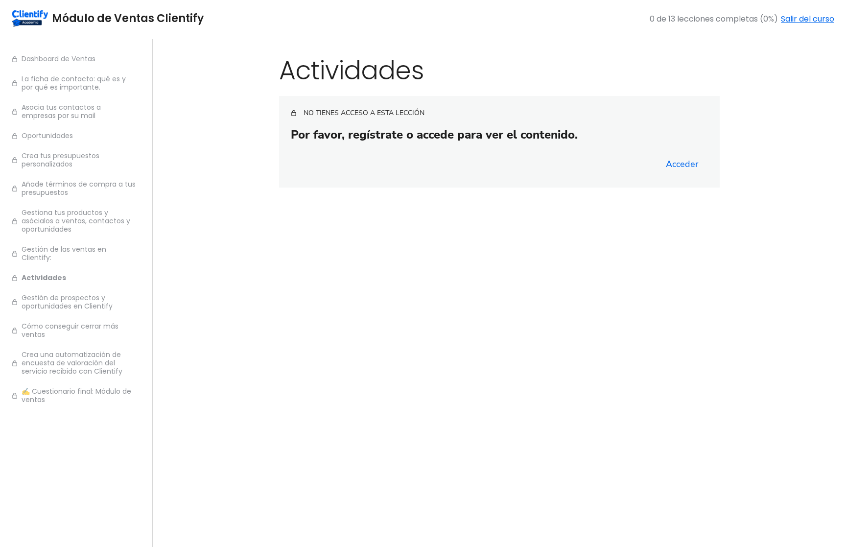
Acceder (682, 164)
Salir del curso (807, 18)
